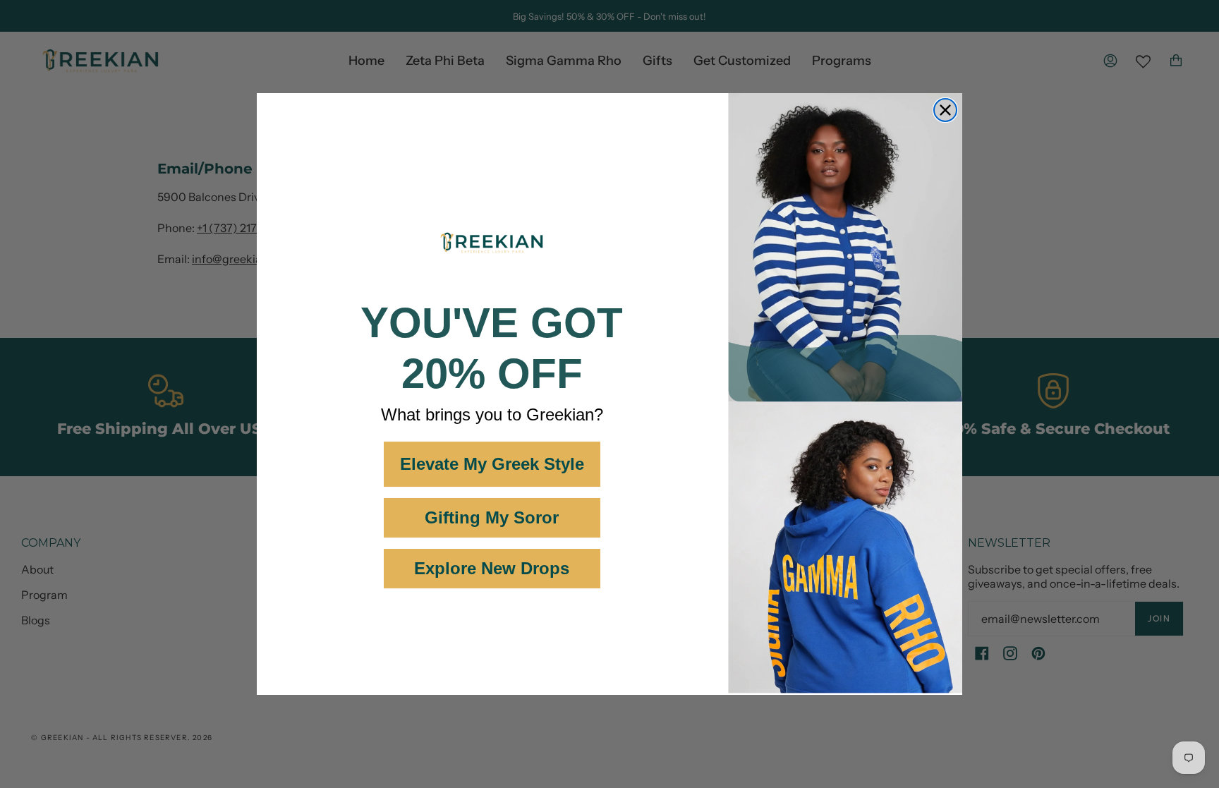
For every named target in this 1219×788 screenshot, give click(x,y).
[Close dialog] (945, 110)
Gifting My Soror (492, 517)
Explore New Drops (491, 568)
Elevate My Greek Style (492, 463)
